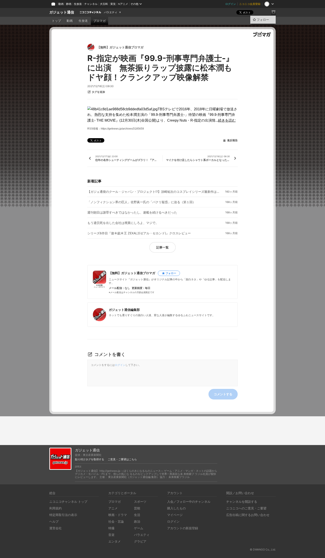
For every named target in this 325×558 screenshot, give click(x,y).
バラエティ (110, 12)
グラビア (140, 541)
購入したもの (176, 508)
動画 (61, 4)
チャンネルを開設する (241, 501)
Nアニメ (123, 4)
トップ (56, 21)
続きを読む (227, 120)
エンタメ (114, 541)
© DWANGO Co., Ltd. (263, 549)
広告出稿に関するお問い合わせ (248, 515)
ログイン (230, 4)
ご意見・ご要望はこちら (122, 459)
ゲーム (138, 528)
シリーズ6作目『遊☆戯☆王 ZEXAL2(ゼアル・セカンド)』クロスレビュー (139, 233)
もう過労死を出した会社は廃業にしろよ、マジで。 (123, 222)
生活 (137, 515)
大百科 (104, 4)
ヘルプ (54, 521)
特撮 (111, 528)
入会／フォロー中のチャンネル (188, 501)
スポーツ (140, 501)
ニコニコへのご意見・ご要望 (246, 508)
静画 (68, 4)
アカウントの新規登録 (182, 528)
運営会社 (55, 528)
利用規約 (55, 508)
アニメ (113, 508)
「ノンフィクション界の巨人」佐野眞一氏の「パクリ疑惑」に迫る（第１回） (141, 202)
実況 (113, 4)
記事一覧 (162, 247)
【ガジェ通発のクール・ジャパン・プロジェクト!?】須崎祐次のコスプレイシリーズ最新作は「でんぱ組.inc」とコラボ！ (153, 191)
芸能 (137, 508)
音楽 (111, 535)
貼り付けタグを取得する (89, 459)
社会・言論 (116, 521)
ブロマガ (99, 21)
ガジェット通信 (61, 12)
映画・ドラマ (117, 515)
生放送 (78, 4)
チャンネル (91, 4)
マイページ (175, 515)
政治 (137, 521)
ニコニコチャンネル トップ (68, 501)
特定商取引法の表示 (63, 515)
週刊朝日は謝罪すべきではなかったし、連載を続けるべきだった (132, 212)
